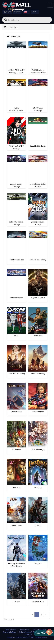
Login (8, 12)
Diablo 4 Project (38, 497)
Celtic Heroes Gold (16, 384)
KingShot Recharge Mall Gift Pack (38, 118)
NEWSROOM (9, 620)
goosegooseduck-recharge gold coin (38, 194)
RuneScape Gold (37, 308)
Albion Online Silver (16, 497)
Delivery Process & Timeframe (29, 632)
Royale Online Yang (38, 384)
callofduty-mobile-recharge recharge (16, 194)
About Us (28, 634)
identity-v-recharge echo (16, 232)
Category (13, 27)
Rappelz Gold (38, 535)
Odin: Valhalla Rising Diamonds (16, 346)
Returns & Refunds (9, 632)
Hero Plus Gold (16, 460)
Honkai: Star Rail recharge (16, 270)
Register (17, 12)
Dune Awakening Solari (38, 346)
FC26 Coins (16, 308)
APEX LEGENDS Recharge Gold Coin (16, 118)
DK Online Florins (16, 422)
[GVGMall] (16, 4)
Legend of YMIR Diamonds (38, 270)
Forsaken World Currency (38, 573)
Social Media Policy (39, 630)
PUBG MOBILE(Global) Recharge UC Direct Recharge (16, 80)
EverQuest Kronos (38, 460)
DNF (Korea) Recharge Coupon (38, 80)
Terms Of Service (10, 630)
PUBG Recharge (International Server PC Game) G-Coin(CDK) (38, 42)
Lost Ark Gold (16, 573)
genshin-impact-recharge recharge (16, 156)
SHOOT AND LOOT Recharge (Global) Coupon (16, 42)
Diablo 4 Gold (38, 502)
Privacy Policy (25, 630)
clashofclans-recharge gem (38, 232)
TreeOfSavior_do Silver (38, 422)
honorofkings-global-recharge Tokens (38, 156)
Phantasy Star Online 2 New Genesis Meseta (16, 535)
